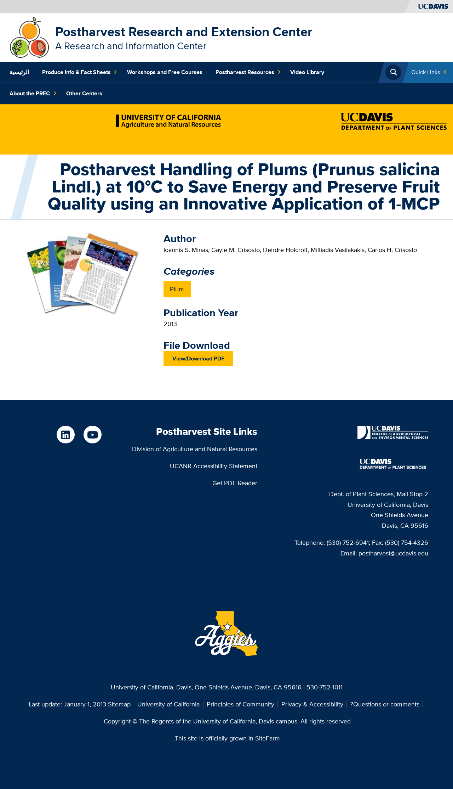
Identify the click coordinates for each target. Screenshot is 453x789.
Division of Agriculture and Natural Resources (194, 449)
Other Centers (84, 93)
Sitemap (119, 704)
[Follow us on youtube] (92, 434)
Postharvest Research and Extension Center (183, 31)
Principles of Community (240, 704)
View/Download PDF (198, 358)
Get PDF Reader (234, 483)
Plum (177, 289)
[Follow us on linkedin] (65, 434)
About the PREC (30, 93)
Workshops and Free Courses (164, 72)
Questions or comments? (384, 704)
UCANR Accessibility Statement (213, 466)
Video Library (307, 72)
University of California (168, 704)
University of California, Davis (151, 687)
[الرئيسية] (29, 36)
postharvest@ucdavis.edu (393, 553)
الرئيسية (19, 72)
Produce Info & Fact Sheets (76, 72)
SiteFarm (267, 738)
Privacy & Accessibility (312, 704)
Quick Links (425, 72)
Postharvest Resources (245, 72)
